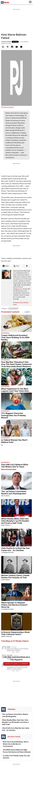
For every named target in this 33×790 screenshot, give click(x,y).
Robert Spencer (6, 636)
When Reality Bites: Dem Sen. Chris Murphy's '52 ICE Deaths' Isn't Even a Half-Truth (15, 521)
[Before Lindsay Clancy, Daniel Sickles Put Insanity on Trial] (16, 564)
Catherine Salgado (7, 552)
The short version (7, 107)
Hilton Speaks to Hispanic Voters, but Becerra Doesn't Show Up (14, 605)
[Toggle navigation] (30, 2)
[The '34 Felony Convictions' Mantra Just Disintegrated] (16, 481)
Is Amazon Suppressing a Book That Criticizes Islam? (15, 633)
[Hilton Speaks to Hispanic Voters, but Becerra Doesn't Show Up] (16, 592)
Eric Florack (5, 495)
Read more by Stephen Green (21, 303)
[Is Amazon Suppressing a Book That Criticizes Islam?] (16, 621)
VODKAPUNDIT (13, 308)
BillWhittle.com (17, 289)
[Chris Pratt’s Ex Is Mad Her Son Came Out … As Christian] (16, 537)
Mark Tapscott (6, 525)
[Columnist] (7, 274)
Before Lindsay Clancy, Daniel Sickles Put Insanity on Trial (15, 576)
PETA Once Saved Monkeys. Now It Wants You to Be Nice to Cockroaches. (15, 744)
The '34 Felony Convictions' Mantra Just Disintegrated (14, 492)
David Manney (5, 579)
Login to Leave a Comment (16, 664)
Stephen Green (6, 41)
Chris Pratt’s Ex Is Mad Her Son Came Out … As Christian (15, 549)
